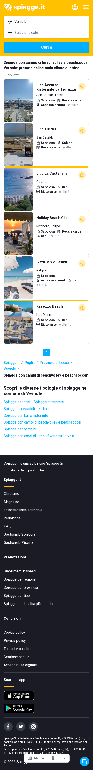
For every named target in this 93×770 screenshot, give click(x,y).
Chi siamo (11, 494)
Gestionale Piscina (18, 542)
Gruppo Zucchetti (33, 470)
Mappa (39, 758)
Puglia (30, 362)
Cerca (46, 47)
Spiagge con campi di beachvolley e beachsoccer (42, 422)
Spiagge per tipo (17, 595)
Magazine (11, 502)
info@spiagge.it (25, 752)
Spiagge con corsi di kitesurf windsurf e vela (39, 436)
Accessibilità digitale (20, 665)
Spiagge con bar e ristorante (26, 415)
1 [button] (47, 353)
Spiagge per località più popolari (29, 604)
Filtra (62, 758)
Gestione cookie (16, 657)
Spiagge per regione (20, 579)
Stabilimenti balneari (20, 571)
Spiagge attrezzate (49, 402)
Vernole (10, 369)
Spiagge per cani (17, 402)
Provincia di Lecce (54, 362)
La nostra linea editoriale (23, 510)
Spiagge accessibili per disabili (28, 409)
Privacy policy (15, 640)
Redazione (12, 518)
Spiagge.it (11, 362)
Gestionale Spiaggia (19, 534)
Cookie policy (14, 632)
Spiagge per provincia (21, 587)
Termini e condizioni (19, 649)
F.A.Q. (8, 526)
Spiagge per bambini (20, 429)
